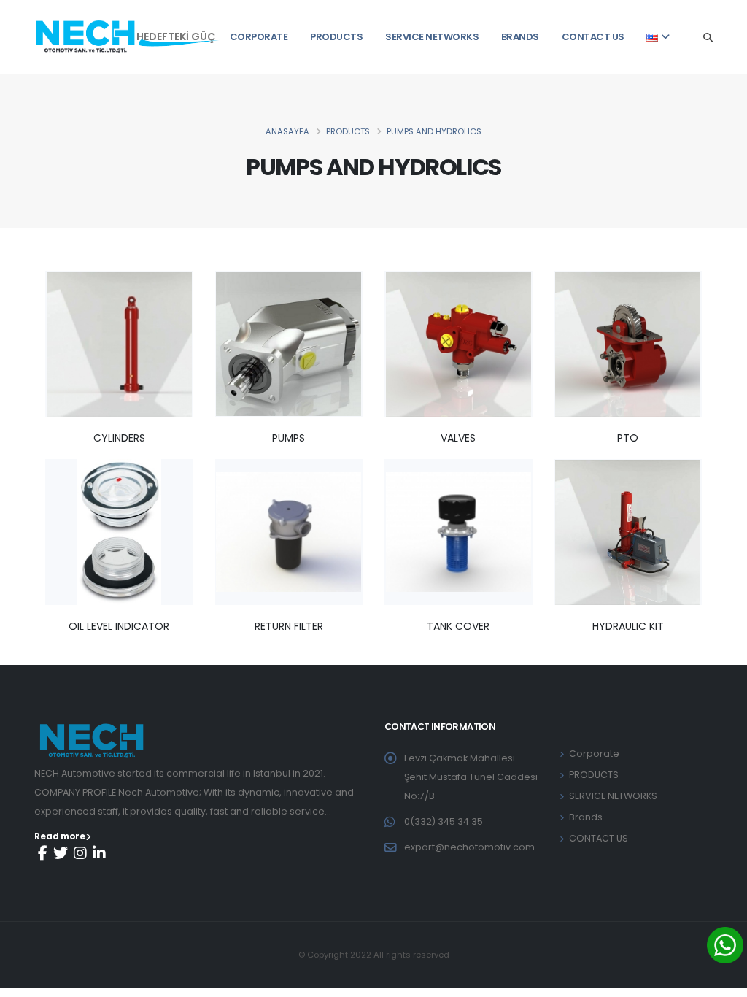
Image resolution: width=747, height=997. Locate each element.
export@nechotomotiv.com (469, 847)
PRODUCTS (336, 37)
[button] (658, 36)
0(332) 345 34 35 (443, 821)
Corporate (259, 37)
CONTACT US (593, 37)
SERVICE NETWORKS (432, 37)
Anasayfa (287, 131)
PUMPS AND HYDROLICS (434, 131)
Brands (520, 37)
